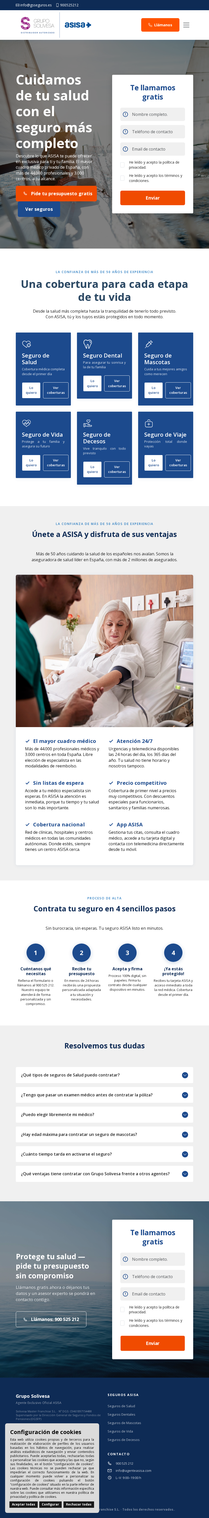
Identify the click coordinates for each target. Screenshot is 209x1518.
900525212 (69, 5)
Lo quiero (31, 390)
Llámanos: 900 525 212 (55, 1319)
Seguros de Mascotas (124, 1423)
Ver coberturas (56, 390)
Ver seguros (39, 209)
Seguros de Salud (121, 1406)
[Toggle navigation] (186, 25)
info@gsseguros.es (36, 5)
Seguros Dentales (121, 1414)
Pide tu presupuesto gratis (61, 193)
